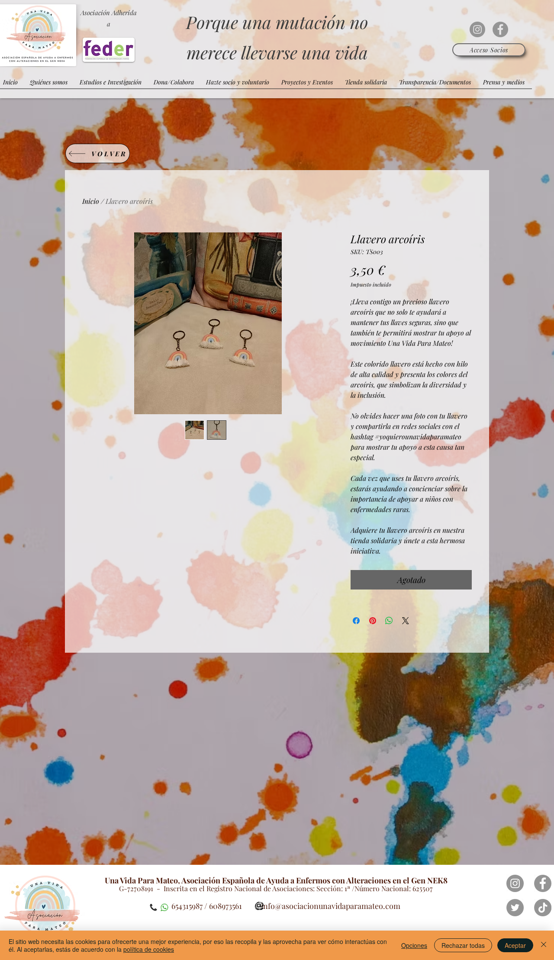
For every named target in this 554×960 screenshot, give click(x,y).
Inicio (90, 201)
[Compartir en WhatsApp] (389, 620)
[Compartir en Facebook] (356, 620)
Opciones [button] (414, 945)
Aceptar (515, 945)
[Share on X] (405, 620)
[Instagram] (477, 29)
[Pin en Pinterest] (372, 620)
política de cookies (148, 949)
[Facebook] (500, 29)
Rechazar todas (463, 945)
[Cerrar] (543, 945)
